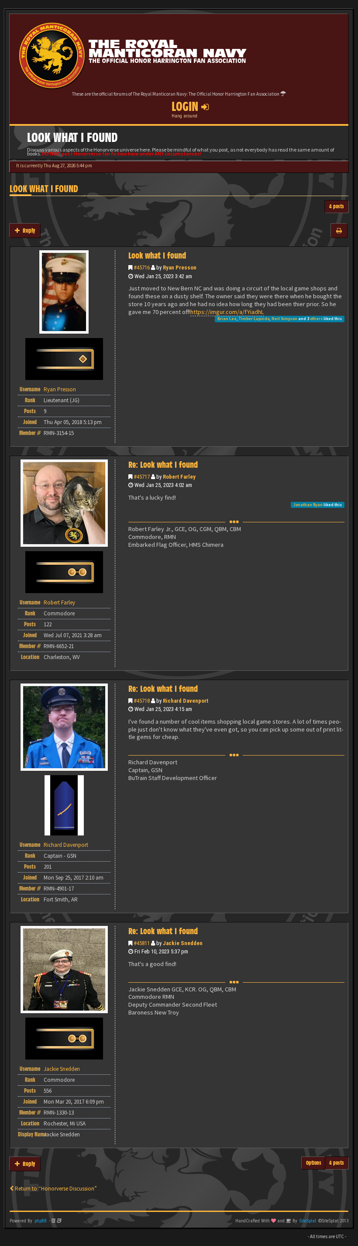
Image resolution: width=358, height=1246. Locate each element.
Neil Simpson (284, 318)
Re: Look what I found (163, 464)
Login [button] (186, 106)
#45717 (142, 476)
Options (313, 1163)
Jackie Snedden (183, 943)
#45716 (142, 267)
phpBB (40, 1221)
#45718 (142, 700)
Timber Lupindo (254, 318)
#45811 (142, 943)
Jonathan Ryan (308, 504)
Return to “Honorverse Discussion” (55, 1188)
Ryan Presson (179, 267)
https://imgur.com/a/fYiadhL (227, 312)
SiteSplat (307, 1221)
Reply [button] (27, 230)
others (316, 318)
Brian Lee (227, 318)
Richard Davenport (185, 700)
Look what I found (44, 188)
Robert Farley (179, 476)
